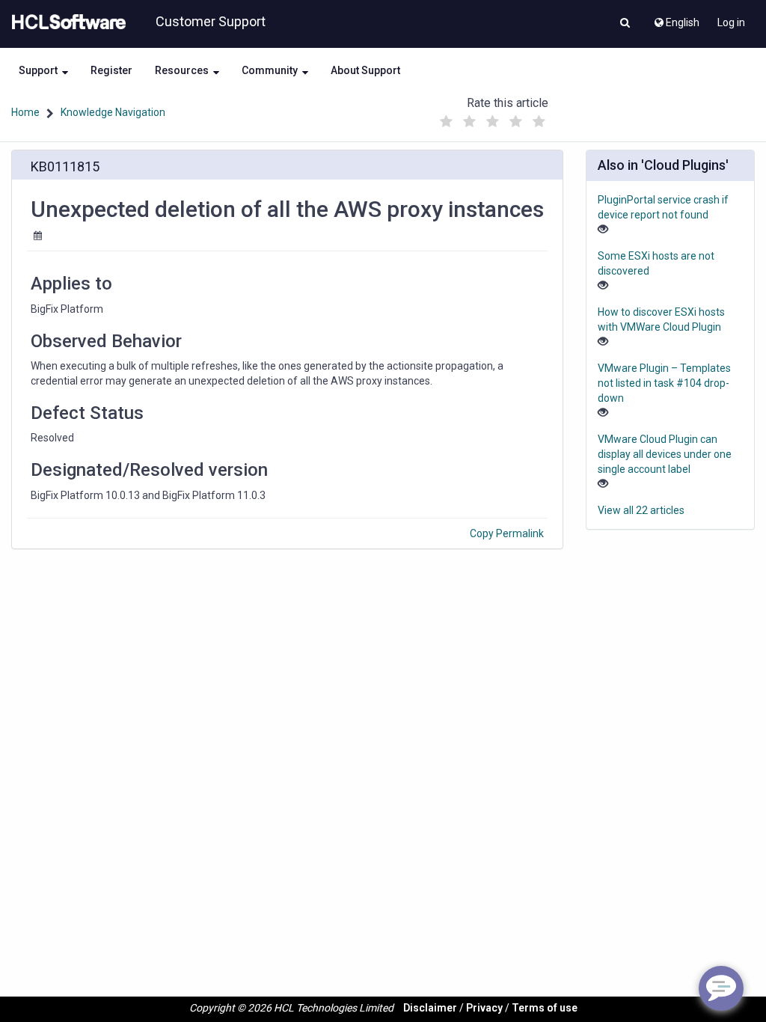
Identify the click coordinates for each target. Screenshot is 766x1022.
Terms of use (544, 1008)
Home (25, 112)
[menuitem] (675, 18)
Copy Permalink (507, 533)
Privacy (484, 1008)
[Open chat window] (721, 988)
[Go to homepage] (66, 22)
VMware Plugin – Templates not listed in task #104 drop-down (664, 383)
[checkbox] (447, 122)
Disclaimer (430, 1008)
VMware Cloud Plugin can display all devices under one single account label (665, 454)
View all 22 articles (641, 510)
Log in (731, 22)
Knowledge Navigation (113, 112)
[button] (625, 24)
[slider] (493, 118)
